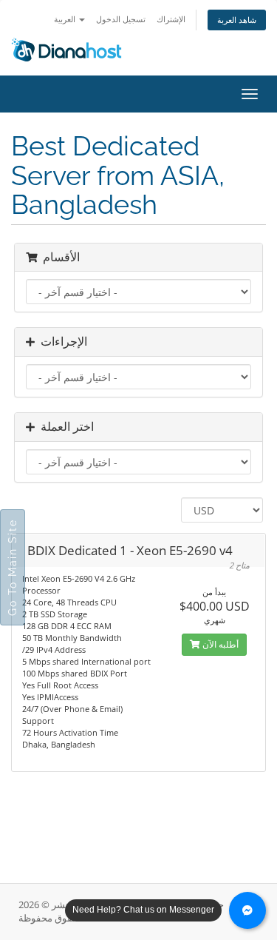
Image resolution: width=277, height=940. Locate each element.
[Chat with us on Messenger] (247, 910)
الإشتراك (171, 18)
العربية (66, 18)
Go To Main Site (12, 567)
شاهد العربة (236, 19)
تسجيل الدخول (121, 18)
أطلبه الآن (219, 644)
